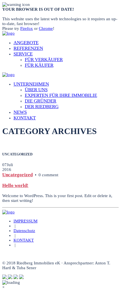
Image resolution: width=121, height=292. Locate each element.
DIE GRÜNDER (40, 101)
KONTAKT (25, 118)
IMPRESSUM (25, 221)
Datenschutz (24, 230)
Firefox (26, 28)
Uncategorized (17, 174)
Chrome (46, 28)
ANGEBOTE (26, 42)
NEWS (20, 112)
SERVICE (23, 54)
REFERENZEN (28, 48)
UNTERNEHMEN (31, 84)
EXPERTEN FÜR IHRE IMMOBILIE (61, 95)
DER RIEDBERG (42, 106)
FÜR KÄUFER (39, 65)
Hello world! (15, 185)
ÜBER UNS (36, 89)
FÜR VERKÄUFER (44, 59)
